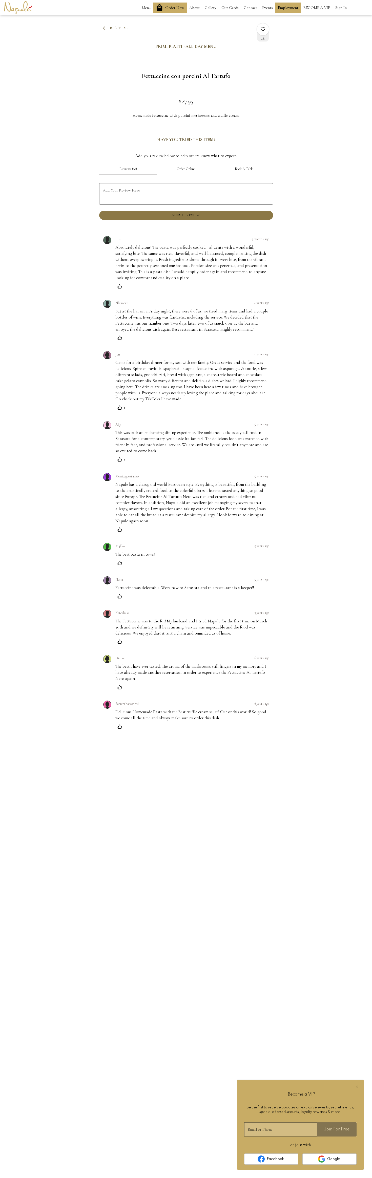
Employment (288, 7)
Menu (146, 7)
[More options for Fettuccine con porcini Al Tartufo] (263, 29)
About (194, 7)
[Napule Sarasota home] (27, 7)
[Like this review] (121, 286)
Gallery (210, 7)
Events (267, 7)
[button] (117, 28)
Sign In (341, 7)
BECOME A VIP (316, 7)
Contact (250, 7)
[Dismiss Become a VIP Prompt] (357, 1086)
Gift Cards (230, 7)
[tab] (128, 169)
